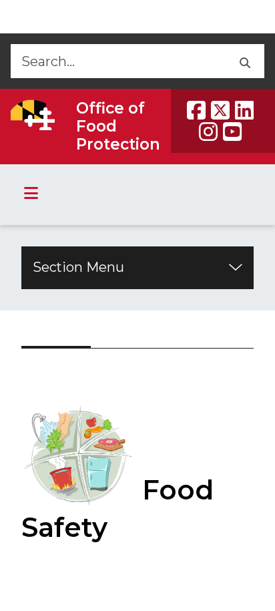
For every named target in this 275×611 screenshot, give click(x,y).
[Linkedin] (244, 110)
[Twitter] (220, 110)
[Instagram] (208, 131)
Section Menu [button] (78, 267)
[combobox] (117, 61)
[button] (244, 61)
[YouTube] (232, 131)
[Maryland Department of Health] (33, 114)
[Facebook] (196, 110)
